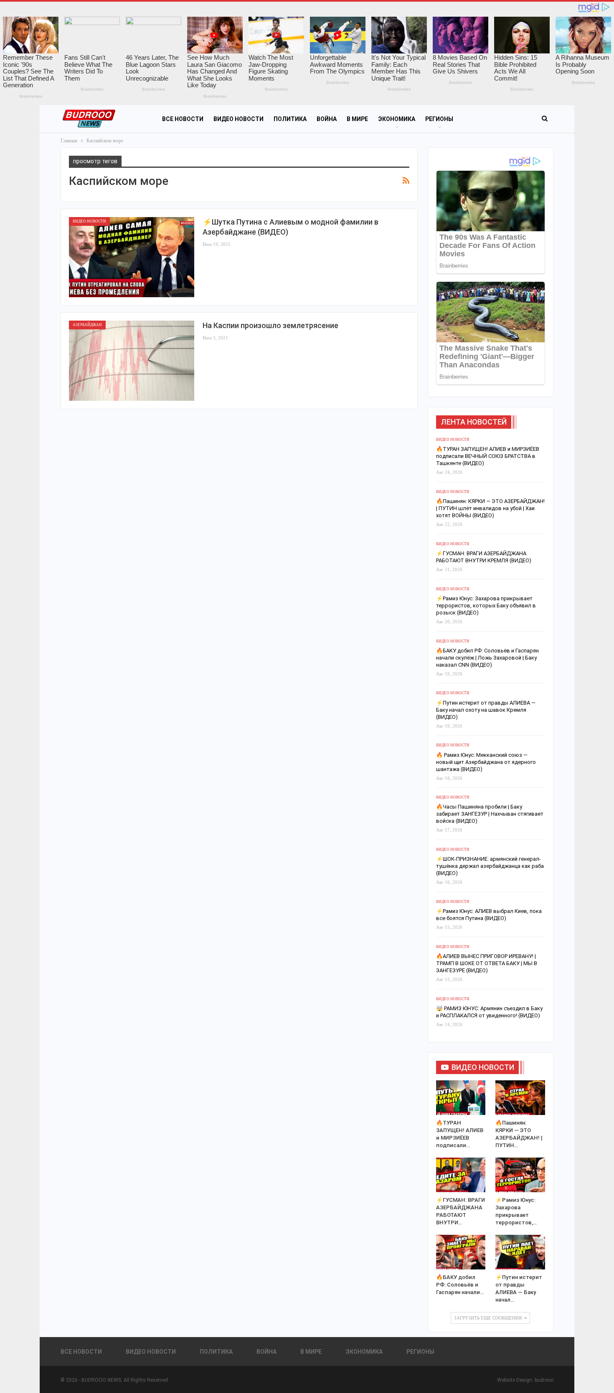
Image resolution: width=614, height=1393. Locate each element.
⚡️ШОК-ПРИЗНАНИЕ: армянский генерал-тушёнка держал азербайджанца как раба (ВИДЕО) (490, 866)
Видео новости (238, 119)
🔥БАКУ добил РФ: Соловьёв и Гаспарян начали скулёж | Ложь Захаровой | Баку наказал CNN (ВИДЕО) (487, 657)
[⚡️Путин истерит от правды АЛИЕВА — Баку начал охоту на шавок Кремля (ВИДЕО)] (520, 1252)
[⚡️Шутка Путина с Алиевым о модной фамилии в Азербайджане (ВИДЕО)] (131, 257)
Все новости (182, 119)
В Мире (357, 119)
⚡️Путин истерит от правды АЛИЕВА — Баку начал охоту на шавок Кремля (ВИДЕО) (485, 710)
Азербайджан (87, 325)
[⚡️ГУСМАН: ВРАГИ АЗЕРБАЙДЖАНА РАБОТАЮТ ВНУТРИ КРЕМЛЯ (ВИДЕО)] (461, 1175)
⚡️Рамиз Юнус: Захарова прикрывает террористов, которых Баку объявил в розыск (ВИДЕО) (486, 605)
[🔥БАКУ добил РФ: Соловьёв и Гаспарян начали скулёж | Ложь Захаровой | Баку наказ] (461, 1252)
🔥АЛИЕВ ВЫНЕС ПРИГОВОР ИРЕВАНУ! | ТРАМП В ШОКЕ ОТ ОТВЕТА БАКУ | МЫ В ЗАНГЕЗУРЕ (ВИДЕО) (486, 963)
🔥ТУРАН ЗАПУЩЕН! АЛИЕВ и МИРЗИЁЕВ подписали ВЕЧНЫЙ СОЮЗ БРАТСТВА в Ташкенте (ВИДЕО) (487, 456)
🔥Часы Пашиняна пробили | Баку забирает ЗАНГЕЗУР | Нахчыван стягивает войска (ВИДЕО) (489, 814)
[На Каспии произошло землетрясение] (131, 361)
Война (327, 119)
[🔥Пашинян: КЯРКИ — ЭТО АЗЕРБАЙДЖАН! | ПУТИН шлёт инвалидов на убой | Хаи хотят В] (520, 1097)
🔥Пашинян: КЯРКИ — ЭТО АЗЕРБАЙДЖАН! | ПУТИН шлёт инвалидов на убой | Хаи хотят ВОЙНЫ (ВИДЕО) (490, 508)
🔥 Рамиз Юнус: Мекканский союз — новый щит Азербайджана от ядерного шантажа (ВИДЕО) (486, 762)
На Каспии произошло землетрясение (270, 325)
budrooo (544, 1380)
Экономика (396, 119)
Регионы (439, 119)
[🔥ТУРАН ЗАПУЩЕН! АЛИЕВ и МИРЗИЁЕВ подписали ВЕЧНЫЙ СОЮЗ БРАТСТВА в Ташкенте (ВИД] (461, 1097)
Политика (290, 119)
